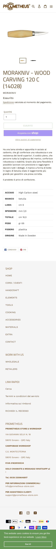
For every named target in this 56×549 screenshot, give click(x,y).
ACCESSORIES (13, 319)
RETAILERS (11, 369)
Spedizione (8, 102)
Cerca (8, 389)
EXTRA (9, 334)
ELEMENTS (11, 297)
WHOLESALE (12, 361)
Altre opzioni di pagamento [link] (28, 140)
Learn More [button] (40, 537)
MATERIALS (11, 327)
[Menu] (51, 6)
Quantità (8, 112)
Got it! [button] (28, 544)
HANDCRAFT (12, 290)
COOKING (10, 312)
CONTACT (10, 341)
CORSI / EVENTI (13, 283)
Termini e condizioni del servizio (22, 396)
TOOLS (9, 305)
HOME (8, 275)
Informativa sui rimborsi (18, 403)
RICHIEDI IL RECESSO (17, 411)
